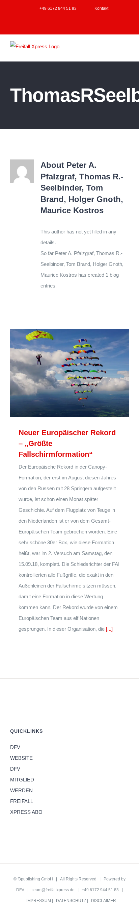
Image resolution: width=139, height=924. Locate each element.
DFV (20, 890)
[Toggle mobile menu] (126, 50)
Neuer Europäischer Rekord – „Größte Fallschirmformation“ (59, 373)
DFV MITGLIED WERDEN (22, 779)
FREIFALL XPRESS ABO (26, 806)
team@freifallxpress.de (53, 890)
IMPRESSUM (38, 900)
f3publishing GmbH (35, 879)
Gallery (79, 373)
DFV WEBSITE (21, 752)
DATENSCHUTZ (71, 900)
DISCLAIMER (103, 900)
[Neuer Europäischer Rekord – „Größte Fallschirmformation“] (69, 373)
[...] (109, 629)
